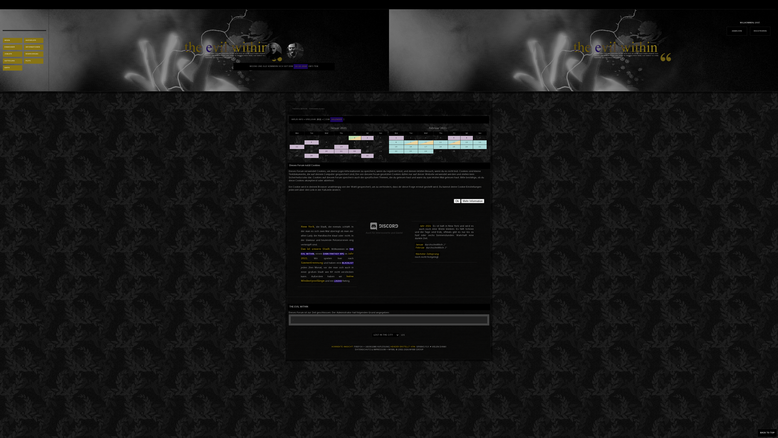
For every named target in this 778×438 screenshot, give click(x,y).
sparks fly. (422, 347)
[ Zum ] (334, 119)
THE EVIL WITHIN (299, 109)
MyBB (391, 349)
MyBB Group (416, 349)
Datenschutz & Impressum (370, 349)
